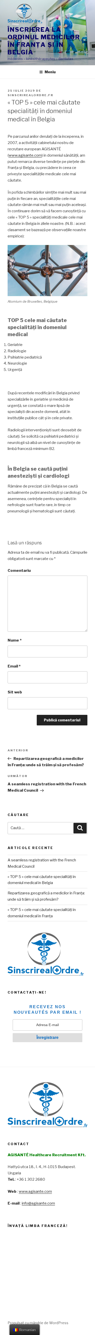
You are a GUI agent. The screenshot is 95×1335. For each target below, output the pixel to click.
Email (14, 666)
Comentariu (19, 570)
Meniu (50, 72)
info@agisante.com (38, 1203)
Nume (15, 640)
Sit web (15, 692)
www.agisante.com (25, 155)
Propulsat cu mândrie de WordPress (38, 1323)
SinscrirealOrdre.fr (30, 95)
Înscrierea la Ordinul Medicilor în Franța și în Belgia (44, 41)
